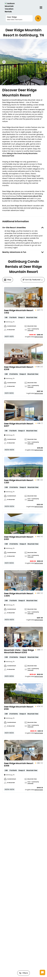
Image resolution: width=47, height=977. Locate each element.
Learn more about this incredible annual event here (22, 197)
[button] (19, 18)
